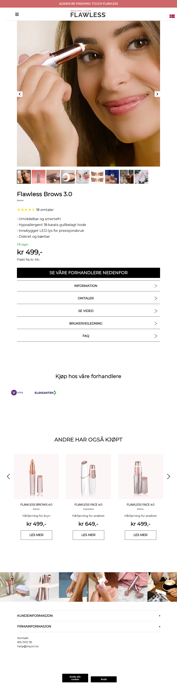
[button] (172, 16)
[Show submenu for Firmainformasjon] (159, 626)
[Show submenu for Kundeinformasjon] (159, 616)
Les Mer (40, 665)
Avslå (104, 679)
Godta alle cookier (75, 678)
